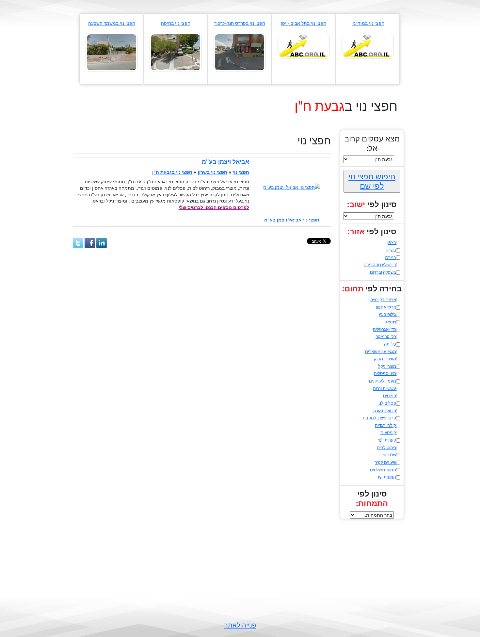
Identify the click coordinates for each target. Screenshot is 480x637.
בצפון (391, 242)
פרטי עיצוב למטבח (379, 418)
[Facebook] (90, 243)
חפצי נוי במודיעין (367, 23)
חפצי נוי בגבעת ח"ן (172, 172)
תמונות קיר (386, 477)
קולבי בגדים (385, 425)
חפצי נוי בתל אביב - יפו (303, 23)
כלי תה (390, 344)
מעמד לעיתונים (382, 381)
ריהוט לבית (386, 447)
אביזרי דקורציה (383, 299)
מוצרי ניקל (387, 366)
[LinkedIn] (101, 243)
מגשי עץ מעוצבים (380, 351)
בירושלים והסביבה (380, 265)
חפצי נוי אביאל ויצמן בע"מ (291, 220)
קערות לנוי (387, 440)
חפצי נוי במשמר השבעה (111, 23)
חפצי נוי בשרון (212, 172)
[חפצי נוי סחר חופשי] (368, 45)
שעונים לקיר (385, 462)
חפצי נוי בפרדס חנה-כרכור (239, 23)
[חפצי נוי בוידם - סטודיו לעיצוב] (176, 52)
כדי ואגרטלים (384, 329)
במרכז (390, 257)
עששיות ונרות (384, 388)
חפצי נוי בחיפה (175, 23)
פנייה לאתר (240, 625)
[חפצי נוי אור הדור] (112, 52)
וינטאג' (390, 322)
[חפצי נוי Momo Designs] (304, 45)
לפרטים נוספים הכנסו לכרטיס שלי (214, 207)
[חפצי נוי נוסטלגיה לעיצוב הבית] (240, 52)
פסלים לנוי (386, 403)
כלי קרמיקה (386, 336)
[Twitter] (78, 243)
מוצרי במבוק (385, 359)
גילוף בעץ (387, 314)
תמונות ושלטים (383, 470)
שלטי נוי (389, 455)
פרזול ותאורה (384, 411)
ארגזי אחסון (386, 307)
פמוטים (389, 396)
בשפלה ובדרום (383, 272)
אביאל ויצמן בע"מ (225, 161)
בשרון (391, 250)
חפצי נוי (241, 172)
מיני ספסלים (385, 373)
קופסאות (388, 432)
